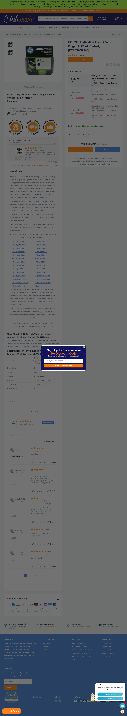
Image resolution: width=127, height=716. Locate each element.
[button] (122, 706)
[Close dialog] (84, 347)
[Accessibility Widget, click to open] (122, 712)
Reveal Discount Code (63, 365)
